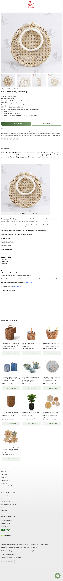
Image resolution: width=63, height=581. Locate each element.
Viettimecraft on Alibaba (8, 486)
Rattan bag (27, 131)
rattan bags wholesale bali (27, 135)
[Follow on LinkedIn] (12, 561)
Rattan (22, 131)
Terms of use (4, 483)
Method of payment (6, 520)
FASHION (8, 88)
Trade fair (3, 477)
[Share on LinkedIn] (17, 139)
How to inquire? (5, 496)
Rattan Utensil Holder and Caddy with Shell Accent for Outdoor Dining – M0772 (31, 345)
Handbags (15, 88)
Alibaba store (17, 286)
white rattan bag (47, 135)
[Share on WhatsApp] (2, 139)
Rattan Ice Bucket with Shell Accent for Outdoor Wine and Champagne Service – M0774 (51, 345)
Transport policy (5, 523)
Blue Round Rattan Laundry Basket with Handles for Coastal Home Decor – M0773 (11, 379)
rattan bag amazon (23, 133)
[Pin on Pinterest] (14, 139)
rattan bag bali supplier (42, 133)
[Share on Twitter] (8, 139)
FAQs (2, 499)
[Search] (2, 4)
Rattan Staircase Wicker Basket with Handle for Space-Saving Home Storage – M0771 (10, 345)
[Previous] (4, 43)
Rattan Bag (28, 282)
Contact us (4, 510)
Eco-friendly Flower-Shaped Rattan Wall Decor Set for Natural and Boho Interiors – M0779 (50, 415)
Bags (8, 131)
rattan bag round (52, 133)
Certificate (4, 474)
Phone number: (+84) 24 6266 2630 (11, 557)
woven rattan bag (56, 135)
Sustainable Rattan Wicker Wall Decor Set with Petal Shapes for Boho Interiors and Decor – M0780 (11, 450)
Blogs (2, 507)
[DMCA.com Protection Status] (6, 535)
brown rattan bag (8, 133)
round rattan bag (38, 135)
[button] (61, 5)
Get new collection (6, 501)
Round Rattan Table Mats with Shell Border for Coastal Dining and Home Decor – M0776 (51, 379)
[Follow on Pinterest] (9, 561)
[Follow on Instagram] (6, 561)
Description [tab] (5, 148)
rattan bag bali (32, 133)
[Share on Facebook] (5, 139)
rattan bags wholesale (14, 135)
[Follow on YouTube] (15, 561)
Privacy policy (5, 480)
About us (3, 471)
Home (2, 88)
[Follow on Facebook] (2, 561)
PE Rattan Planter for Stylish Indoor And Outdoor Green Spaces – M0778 (30, 414)
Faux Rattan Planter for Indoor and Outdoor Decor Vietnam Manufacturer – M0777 (10, 414)
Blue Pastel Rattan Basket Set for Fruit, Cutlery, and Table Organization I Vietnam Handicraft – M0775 (31, 380)
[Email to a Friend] (11, 139)
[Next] (58, 43)
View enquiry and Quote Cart (8, 504)
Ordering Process (5, 526)
